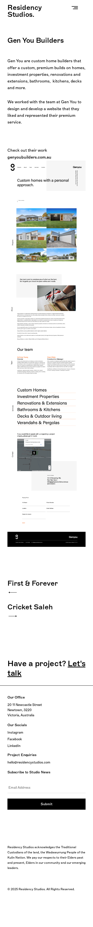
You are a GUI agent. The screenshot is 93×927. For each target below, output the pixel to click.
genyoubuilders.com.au (29, 157)
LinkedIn (14, 746)
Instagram (15, 732)
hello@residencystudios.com (28, 762)
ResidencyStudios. (24, 11)
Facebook (14, 739)
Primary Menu (76, 7)
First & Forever (32, 583)
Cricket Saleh (30, 607)
